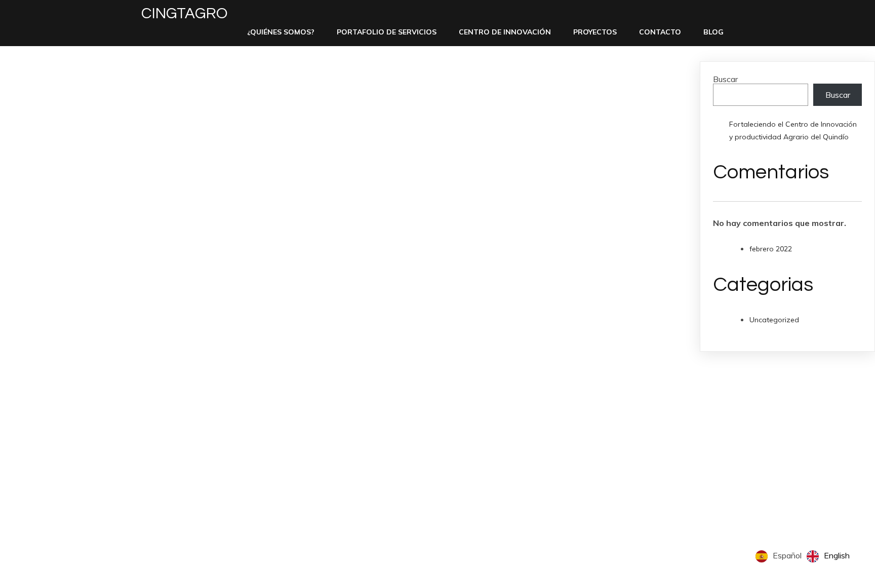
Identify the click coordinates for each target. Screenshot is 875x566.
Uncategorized (774, 319)
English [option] (837, 555)
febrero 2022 (770, 248)
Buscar (725, 79)
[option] (828, 556)
